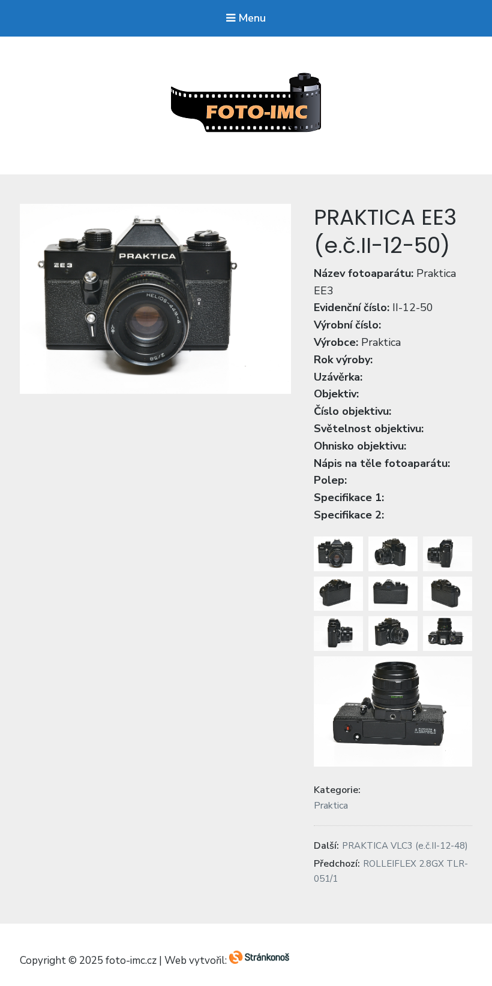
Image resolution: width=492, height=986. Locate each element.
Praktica (331, 805)
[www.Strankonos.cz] (259, 961)
